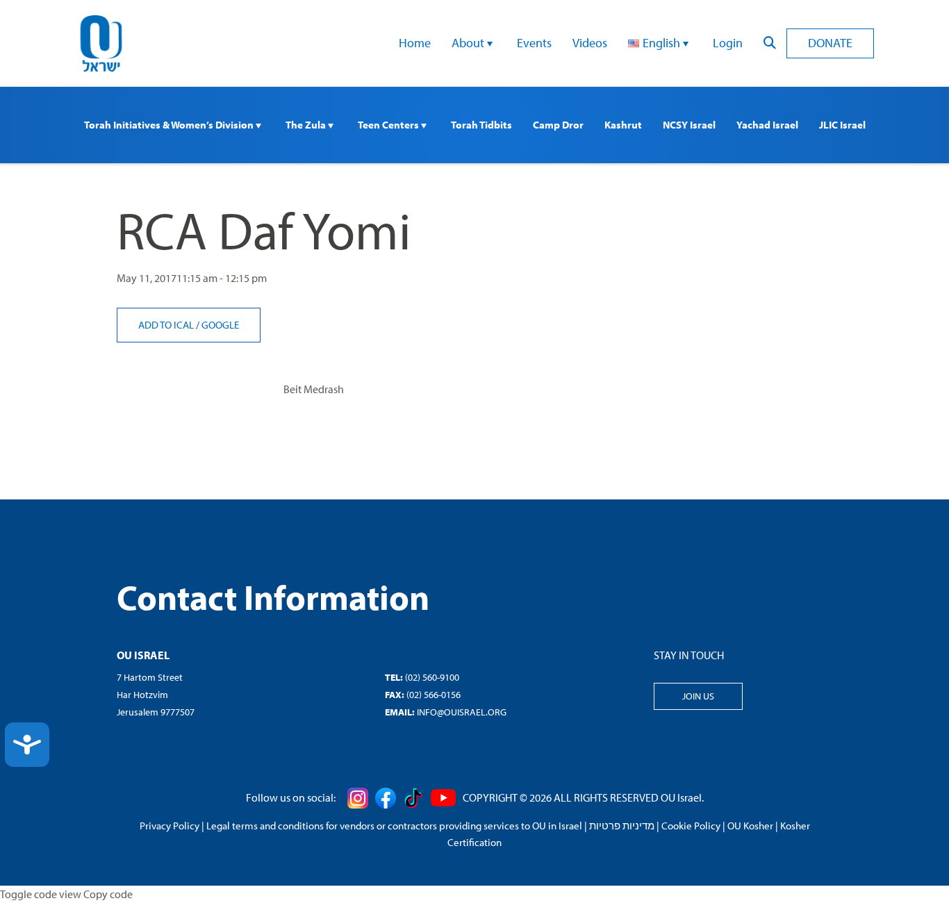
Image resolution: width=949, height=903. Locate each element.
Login (728, 43)
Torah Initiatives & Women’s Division (170, 124)
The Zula (307, 124)
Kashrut (623, 124)
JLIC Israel (842, 124)
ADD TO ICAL (167, 324)
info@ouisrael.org (461, 712)
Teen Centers (389, 124)
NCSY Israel (689, 124)
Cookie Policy (690, 825)
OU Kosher (750, 825)
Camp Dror (558, 124)
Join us (698, 696)
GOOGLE (220, 324)
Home (415, 43)
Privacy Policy (169, 825)
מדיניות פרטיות (621, 825)
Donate (830, 43)
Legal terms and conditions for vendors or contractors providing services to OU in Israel (394, 825)
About (469, 43)
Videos (589, 43)
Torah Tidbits (481, 124)
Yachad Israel (767, 124)
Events (534, 43)
